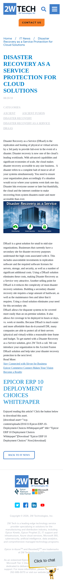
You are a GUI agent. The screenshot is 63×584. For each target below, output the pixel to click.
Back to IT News (19, 455)
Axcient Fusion (33, 113)
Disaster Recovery (17, 118)
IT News (24, 38)
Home (7, 38)
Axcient (9, 113)
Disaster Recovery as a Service (26, 123)
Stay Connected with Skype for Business (25, 363)
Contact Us (31, 22)
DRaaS (8, 128)
